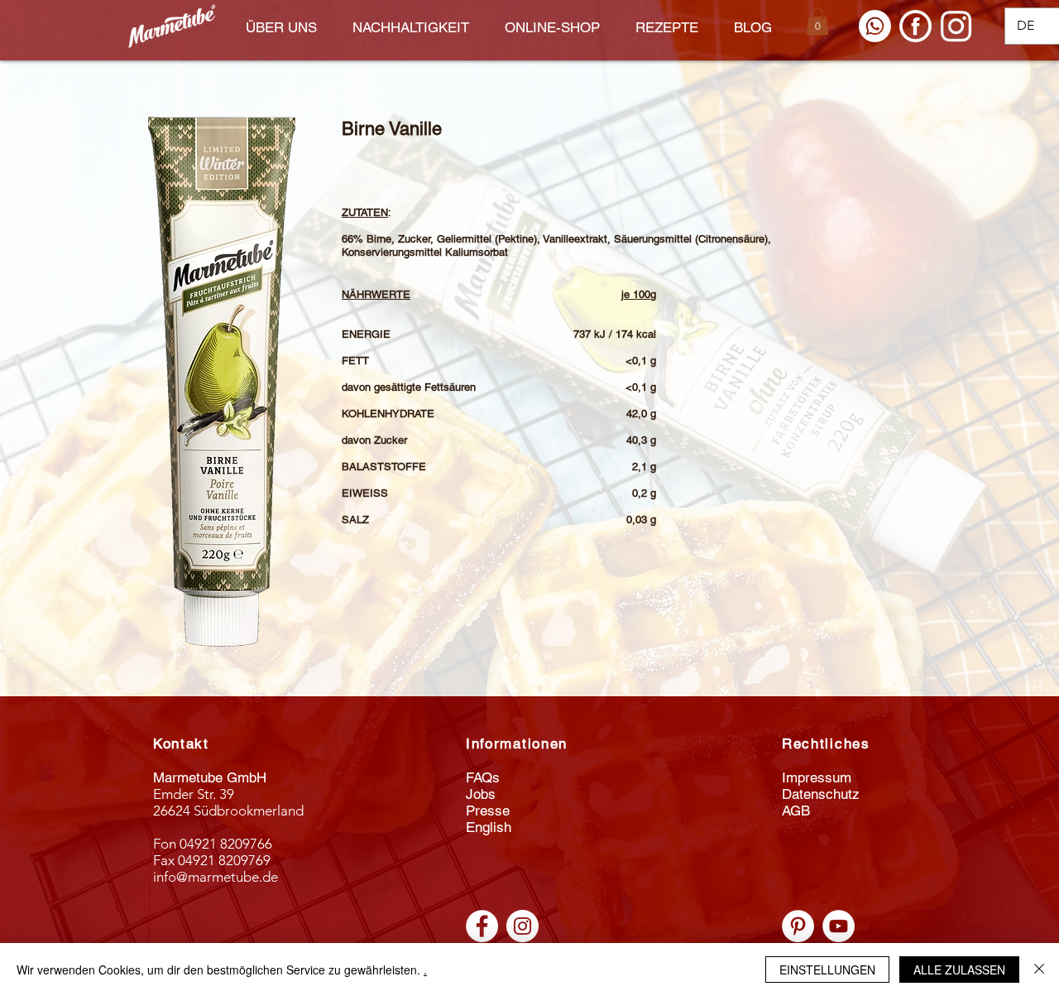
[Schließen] (1039, 969)
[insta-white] (956, 26)
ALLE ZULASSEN (959, 969)
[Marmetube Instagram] (522, 926)
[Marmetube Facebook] (482, 926)
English (488, 827)
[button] (817, 21)
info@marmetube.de (215, 876)
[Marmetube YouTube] (838, 926)
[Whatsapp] (875, 26)
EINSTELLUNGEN (827, 969)
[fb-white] (915, 26)
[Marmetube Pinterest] (798, 926)
